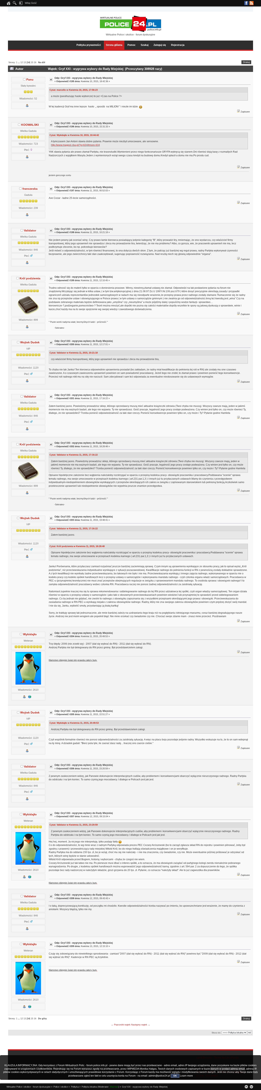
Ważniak (114, 1087)
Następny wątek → (140, 1024)
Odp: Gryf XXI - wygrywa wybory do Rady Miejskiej (83, 78)
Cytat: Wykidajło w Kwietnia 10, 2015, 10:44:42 (74, 135)
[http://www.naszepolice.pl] (29, 697)
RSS (251, 3)
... (19, 62)
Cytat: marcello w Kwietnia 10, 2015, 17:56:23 (74, 90)
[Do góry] (246, 1087)
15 (32, 62)
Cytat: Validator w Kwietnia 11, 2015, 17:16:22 (74, 455)
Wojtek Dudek (30, 342)
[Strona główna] (9, 4)
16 (35, 62)
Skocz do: (216, 1033)
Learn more (186, 1075)
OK (175, 1076)
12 (21, 62)
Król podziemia (30, 278)
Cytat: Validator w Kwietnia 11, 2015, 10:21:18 (74, 352)
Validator (30, 230)
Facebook (246, 3)
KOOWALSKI (30, 124)
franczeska (30, 188)
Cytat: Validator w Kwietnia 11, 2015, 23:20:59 (74, 825)
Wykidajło (30, 634)
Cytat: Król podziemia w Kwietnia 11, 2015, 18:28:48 (77, 546)
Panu (29, 79)
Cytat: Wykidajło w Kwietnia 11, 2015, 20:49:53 (74, 723)
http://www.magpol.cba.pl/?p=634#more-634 (75, 145)
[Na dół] (251, 1087)
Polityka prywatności (88, 45)
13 (24, 62)
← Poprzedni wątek (120, 1024)
